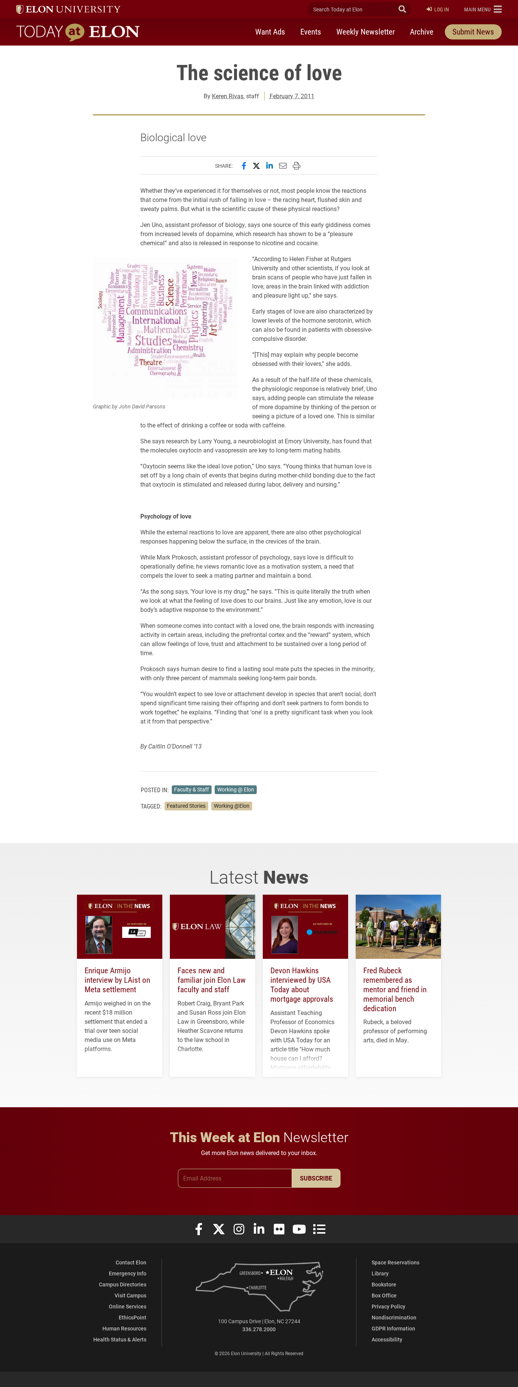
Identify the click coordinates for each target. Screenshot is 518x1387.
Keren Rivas (227, 96)
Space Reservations (395, 1262)
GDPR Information (393, 1328)
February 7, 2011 (292, 96)
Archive (421, 31)
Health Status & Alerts (119, 1339)
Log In (441, 9)
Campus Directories (122, 1284)
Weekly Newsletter (365, 31)
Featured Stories (186, 805)
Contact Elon (131, 1262)
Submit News (473, 31)
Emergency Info (127, 1273)
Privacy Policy (388, 1306)
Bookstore (384, 1284)
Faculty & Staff (191, 789)
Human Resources (124, 1328)
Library (380, 1273)
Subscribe (316, 1178)
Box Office (384, 1295)
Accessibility (387, 1339)
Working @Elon (232, 805)
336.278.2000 (259, 1329)
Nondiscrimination (394, 1317)
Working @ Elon (235, 789)
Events (310, 31)
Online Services (127, 1306)
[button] (483, 9)
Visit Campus (130, 1295)
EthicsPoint (132, 1317)
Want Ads (270, 31)
